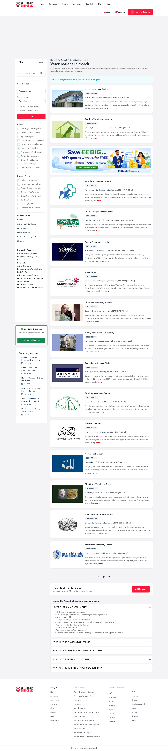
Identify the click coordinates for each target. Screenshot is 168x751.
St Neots (88, 523)
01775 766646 (91, 307)
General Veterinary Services (27, 253)
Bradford (112, 705)
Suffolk (96, 462)
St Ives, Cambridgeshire (29, 160)
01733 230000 (91, 276)
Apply (31, 116)
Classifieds (89, 4)
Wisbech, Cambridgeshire (30, 167)
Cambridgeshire (96, 97)
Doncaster (112, 721)
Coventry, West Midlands (30, 204)
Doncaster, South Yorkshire (30, 207)
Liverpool (135, 716)
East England (107, 97)
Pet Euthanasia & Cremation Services (30, 287)
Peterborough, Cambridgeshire (32, 152)
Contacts (64, 4)
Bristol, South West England (31, 196)
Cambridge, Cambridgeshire (31, 128)
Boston (87, 553)
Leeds (134, 708)
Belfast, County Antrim (29, 180)
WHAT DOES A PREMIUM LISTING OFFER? (72, 659)
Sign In (109, 12)
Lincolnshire (96, 311)
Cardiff (111, 713)
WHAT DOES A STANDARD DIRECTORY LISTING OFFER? (78, 650)
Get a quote (53, 4)
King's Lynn (89, 371)
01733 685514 (91, 186)
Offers (100, 4)
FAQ (52, 716)
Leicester (135, 712)
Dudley (134, 692)
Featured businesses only (29, 110)
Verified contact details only (29, 106)
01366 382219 (91, 216)
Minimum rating (22, 97)
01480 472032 (91, 518)
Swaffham (88, 492)
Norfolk (101, 220)
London (134, 720)
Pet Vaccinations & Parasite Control (30, 269)
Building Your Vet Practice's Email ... (29, 369)
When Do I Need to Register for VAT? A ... (31, 400)
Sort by (19, 87)
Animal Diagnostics (24, 266)
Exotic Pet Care (22, 272)
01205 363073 (91, 549)
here (62, 612)
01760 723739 (91, 488)
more (105, 108)
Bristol (111, 709)
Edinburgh (135, 696)
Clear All (41, 62)
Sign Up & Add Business (31, 340)
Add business (140, 589)
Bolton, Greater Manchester (31, 188)
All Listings (54, 696)
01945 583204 (91, 123)
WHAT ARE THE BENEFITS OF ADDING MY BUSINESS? (77, 668)
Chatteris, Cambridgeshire (30, 132)
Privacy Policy (55, 720)
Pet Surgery (21, 260)
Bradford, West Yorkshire (30, 192)
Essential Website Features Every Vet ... (30, 358)
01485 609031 (91, 428)
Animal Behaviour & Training (27, 275)
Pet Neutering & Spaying (26, 284)
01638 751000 (91, 458)
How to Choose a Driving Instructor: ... (32, 379)
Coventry (112, 717)
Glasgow (135, 700)
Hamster (20, 219)
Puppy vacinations (23, 232)
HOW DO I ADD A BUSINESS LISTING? (70, 607)
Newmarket (89, 462)
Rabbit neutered (22, 228)
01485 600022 (91, 367)
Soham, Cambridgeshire (29, 156)
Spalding (88, 311)
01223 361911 (91, 337)
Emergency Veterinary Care (27, 256)
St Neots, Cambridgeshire (30, 164)
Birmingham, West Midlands (31, 184)
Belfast (111, 693)
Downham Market (91, 220)
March (87, 97)
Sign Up (121, 12)
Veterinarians (76, 4)
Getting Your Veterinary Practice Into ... (32, 389)
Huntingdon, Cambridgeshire (31, 144)
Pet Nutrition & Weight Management (30, 278)
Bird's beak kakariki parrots (26, 237)
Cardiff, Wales (26, 200)
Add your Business (142, 12)
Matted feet (21, 241)
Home (42, 4)
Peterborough (90, 190)
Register (53, 712)
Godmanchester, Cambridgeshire (33, 140)
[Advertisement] (84, 40)
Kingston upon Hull (138, 704)
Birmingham (113, 697)
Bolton (111, 701)
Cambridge (89, 341)
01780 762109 (91, 397)
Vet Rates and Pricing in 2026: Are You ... (32, 410)
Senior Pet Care (23, 281)
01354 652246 (91, 93)
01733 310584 (91, 246)
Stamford (88, 402)
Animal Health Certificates (26, 224)
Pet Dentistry (21, 263)
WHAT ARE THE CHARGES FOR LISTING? (71, 642)
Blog (108, 4)
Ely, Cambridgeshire (28, 136)
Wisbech (88, 128)
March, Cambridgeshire (29, 148)
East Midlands (106, 311)
